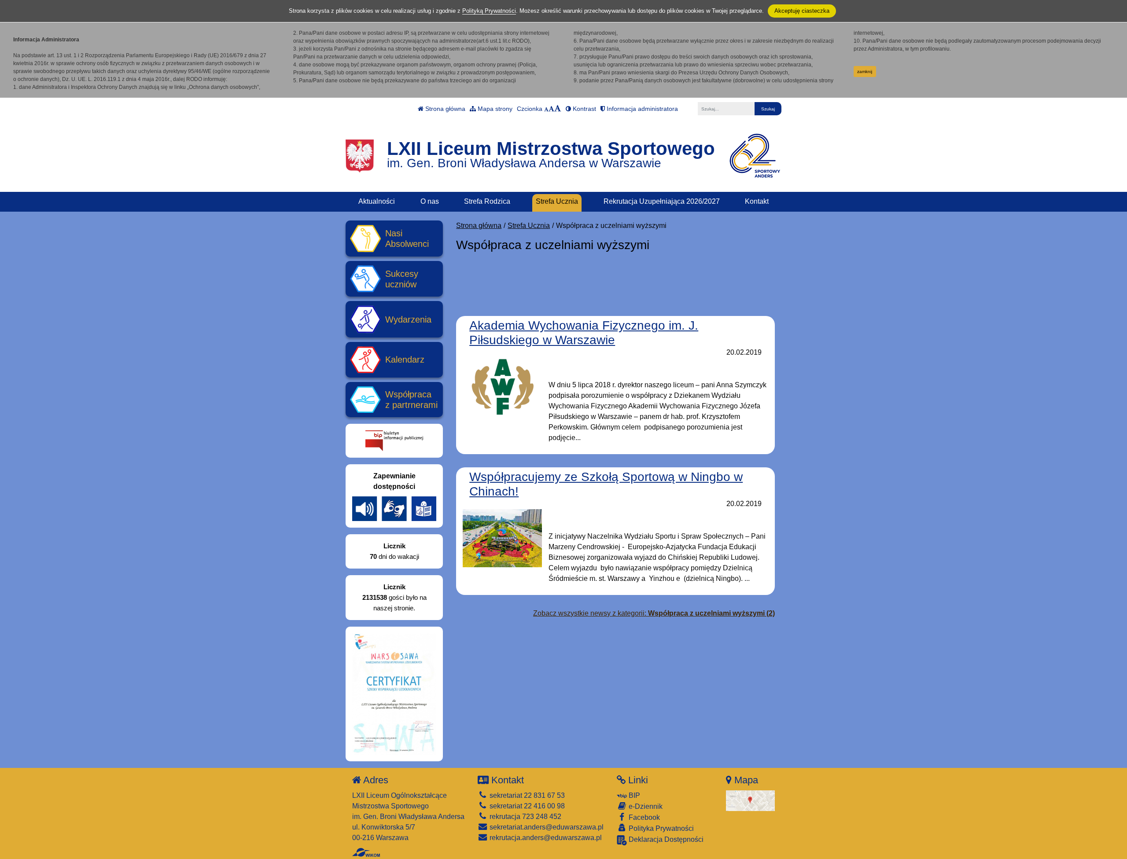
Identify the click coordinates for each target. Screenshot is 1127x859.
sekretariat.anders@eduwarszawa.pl (546, 827)
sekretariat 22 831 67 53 (526, 795)
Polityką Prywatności (489, 10)
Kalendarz (404, 359)
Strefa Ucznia (557, 201)
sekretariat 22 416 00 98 (526, 806)
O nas (429, 201)
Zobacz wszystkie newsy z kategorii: (654, 613)
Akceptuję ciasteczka (801, 10)
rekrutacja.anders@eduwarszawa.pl (545, 837)
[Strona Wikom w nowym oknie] (366, 852)
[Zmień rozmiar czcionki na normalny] (546, 108)
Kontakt (757, 201)
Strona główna (444, 108)
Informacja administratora (641, 108)
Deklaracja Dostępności (665, 839)
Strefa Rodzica (487, 201)
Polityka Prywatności (660, 828)
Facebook (643, 817)
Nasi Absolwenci (407, 238)
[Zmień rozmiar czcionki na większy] (551, 108)
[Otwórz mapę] (750, 800)
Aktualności (376, 201)
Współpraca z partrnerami (411, 399)
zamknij (864, 71)
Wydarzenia (408, 319)
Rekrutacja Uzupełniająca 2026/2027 (662, 201)
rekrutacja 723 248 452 (524, 816)
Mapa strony (494, 108)
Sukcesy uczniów (401, 279)
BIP (633, 795)
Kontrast (583, 108)
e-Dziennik (645, 806)
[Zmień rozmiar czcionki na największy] (557, 108)
